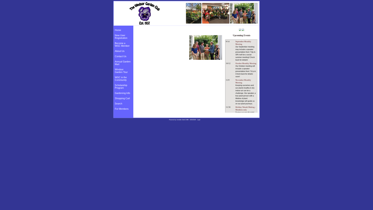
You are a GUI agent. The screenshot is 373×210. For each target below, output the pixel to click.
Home (118, 30)
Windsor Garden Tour (121, 70)
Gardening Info (122, 93)
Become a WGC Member (122, 44)
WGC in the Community (121, 78)
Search (118, 103)
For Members (122, 109)
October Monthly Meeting (245, 63)
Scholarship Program (121, 86)
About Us (119, 51)
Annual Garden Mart (123, 62)
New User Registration (121, 36)
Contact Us (120, 56)
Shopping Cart (122, 98)
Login (198, 119)
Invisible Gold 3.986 (183, 119)
